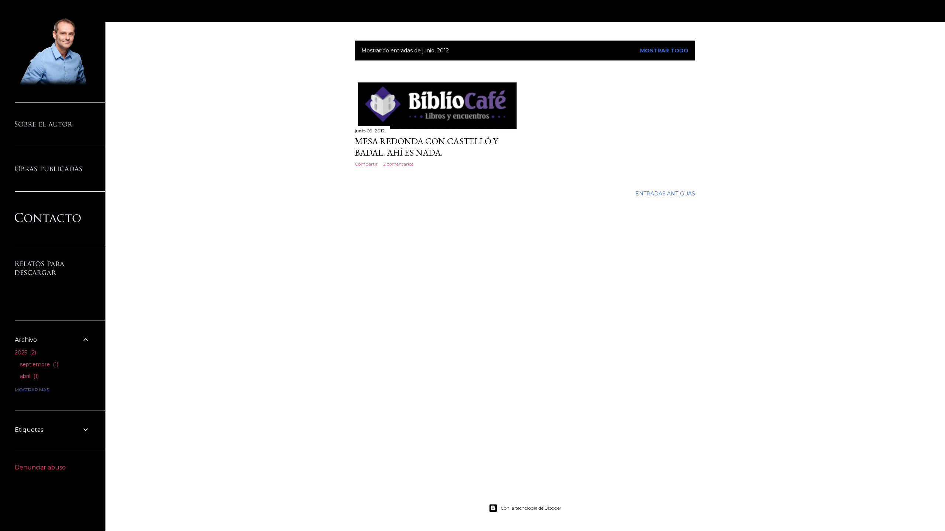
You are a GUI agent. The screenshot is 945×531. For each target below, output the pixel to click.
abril (28, 376)
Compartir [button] (366, 164)
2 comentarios (398, 164)
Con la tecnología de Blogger (531, 508)
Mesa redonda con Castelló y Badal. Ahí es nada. (426, 146)
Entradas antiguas (665, 193)
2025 (25, 352)
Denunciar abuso (40, 467)
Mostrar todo (664, 50)
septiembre (38, 364)
